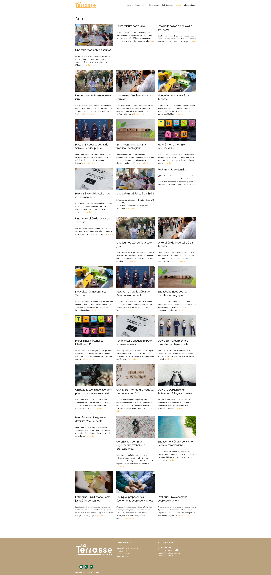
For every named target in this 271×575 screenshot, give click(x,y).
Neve (77, 572)
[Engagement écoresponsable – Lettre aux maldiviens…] (177, 427)
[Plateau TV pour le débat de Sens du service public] (94, 130)
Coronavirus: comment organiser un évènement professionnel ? (130, 445)
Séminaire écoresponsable (168, 550)
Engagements (154, 5)
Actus (178, 5)
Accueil (130, 5)
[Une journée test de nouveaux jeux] (94, 81)
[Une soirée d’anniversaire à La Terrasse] (135, 81)
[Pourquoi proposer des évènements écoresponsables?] (135, 482)
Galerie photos (167, 5)
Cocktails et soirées (165, 556)
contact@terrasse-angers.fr (127, 548)
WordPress (95, 572)
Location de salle (164, 547)
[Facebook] (86, 567)
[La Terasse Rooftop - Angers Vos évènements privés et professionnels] (85, 5)
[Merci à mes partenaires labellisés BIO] (177, 130)
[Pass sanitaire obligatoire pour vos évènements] (94, 179)
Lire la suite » (90, 65)
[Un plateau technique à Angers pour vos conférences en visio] (94, 375)
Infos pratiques (189, 5)
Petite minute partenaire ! (131, 26)
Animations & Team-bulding (169, 553)
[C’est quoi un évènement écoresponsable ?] (177, 482)
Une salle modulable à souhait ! (93, 50)
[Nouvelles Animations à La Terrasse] (177, 81)
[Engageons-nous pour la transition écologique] (135, 130)
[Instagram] (91, 567)
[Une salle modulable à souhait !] (94, 35)
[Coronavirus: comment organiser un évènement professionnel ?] (135, 427)
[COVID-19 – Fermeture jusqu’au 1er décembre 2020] (135, 375)
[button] (145, 5)
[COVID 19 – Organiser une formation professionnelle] (177, 326)
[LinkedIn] (81, 567)
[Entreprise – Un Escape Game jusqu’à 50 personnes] (94, 482)
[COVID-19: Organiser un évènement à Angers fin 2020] (177, 375)
